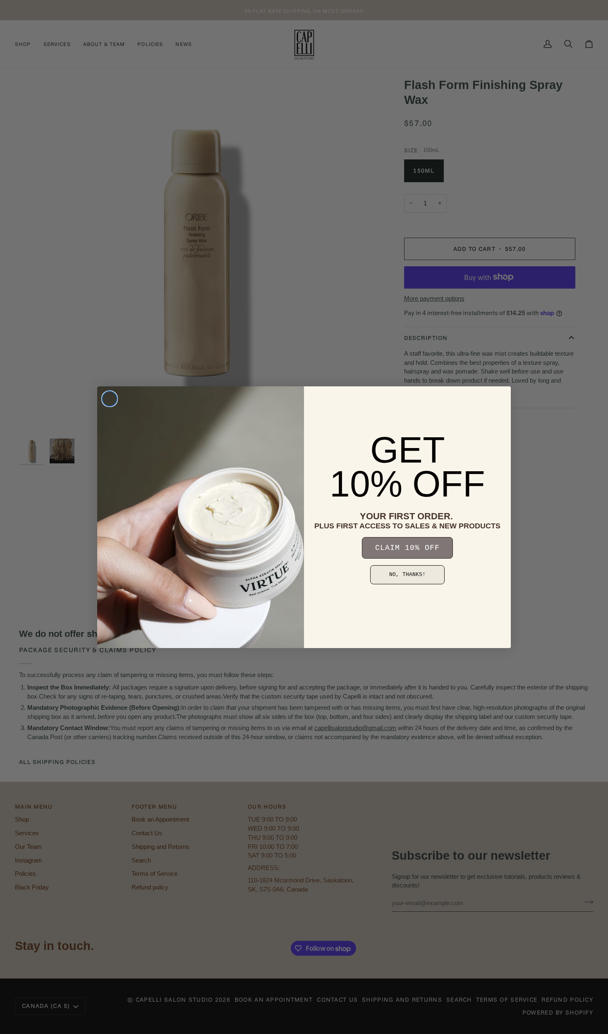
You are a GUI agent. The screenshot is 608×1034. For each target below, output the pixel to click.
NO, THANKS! (407, 574)
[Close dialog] (109, 398)
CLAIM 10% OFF (407, 548)
